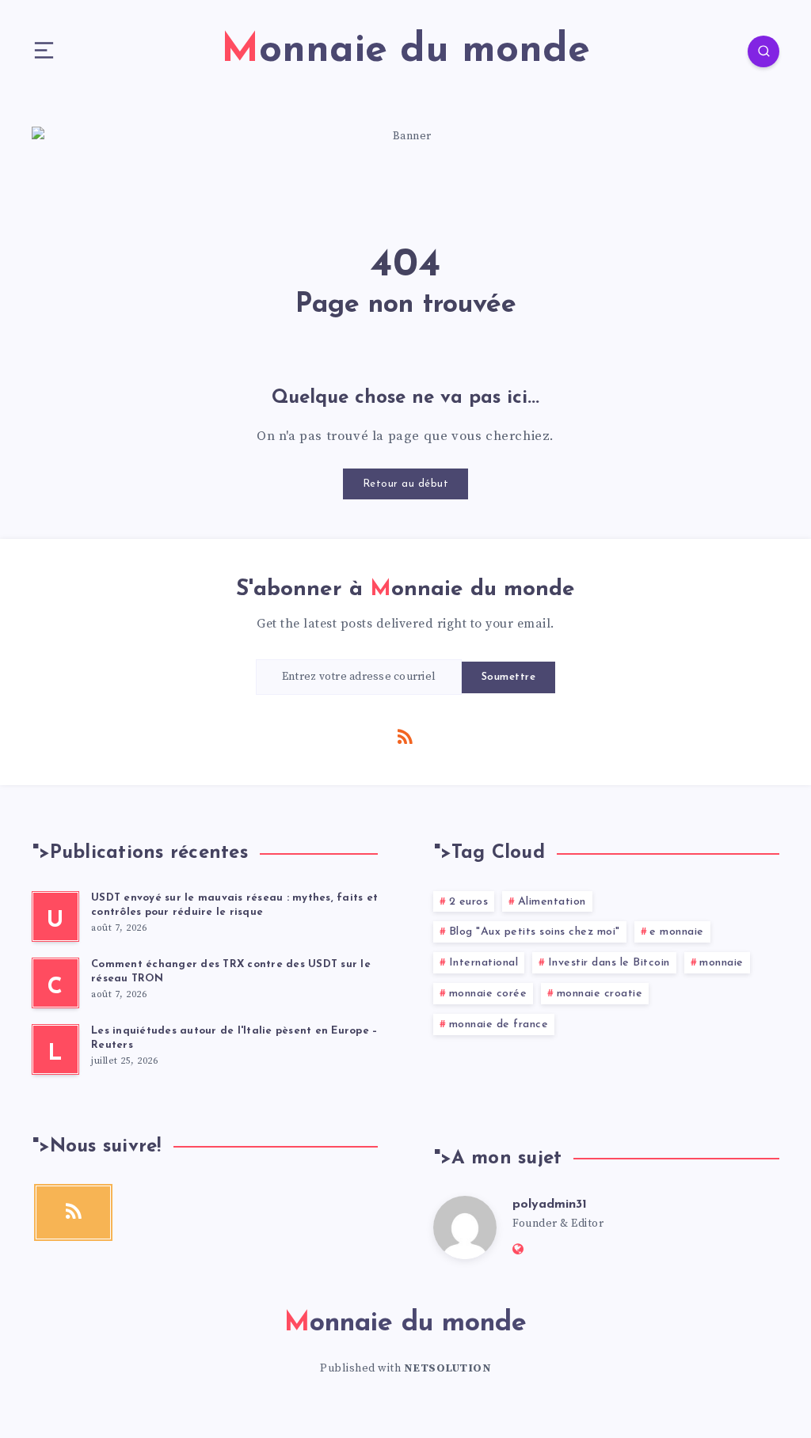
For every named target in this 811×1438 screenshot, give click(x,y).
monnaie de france (499, 1024)
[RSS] (405, 736)
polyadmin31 (549, 1204)
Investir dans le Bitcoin (609, 963)
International (484, 963)
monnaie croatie (600, 994)
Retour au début (406, 484)
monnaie (721, 963)
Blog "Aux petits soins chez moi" (534, 932)
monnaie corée (488, 994)
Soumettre (509, 677)
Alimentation (552, 902)
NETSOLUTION (448, 1368)
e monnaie (676, 932)
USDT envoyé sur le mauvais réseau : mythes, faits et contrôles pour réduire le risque (234, 905)
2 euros (469, 902)
